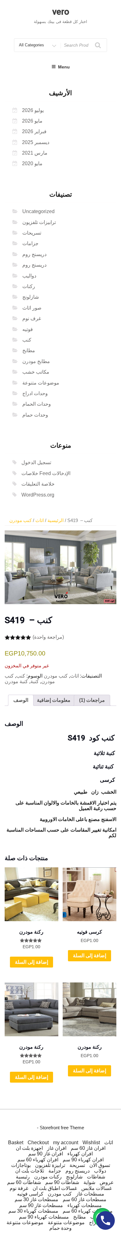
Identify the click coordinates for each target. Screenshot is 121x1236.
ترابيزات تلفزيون (39, 222)
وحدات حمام (35, 414)
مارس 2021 (34, 153)
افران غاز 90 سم (45, 1153)
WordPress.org (37, 494)
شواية (89, 1182)
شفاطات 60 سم (24, 1182)
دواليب (29, 275)
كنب (26, 340)
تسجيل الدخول (36, 462)
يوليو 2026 (33, 110)
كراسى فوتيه (30, 1193)
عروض (107, 1182)
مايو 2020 (32, 163)
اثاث (39, 520)
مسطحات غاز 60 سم (84, 1199)
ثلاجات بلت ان (29, 1170)
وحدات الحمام (36, 404)
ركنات (28, 286)
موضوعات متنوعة (40, 382)
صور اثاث (32, 307)
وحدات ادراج (35, 393)
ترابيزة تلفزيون (50, 1165)
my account (65, 1142)
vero (60, 12)
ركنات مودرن (48, 1176)
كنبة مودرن (16, 681)
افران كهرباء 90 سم (83, 1159)
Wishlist (91, 1142)
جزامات (30, 243)
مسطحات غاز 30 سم (36, 1199)
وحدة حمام (60, 1228)
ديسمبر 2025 (35, 142)
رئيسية (23, 1176)
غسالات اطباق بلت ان (55, 1188)
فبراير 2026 (34, 131)
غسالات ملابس (96, 1188)
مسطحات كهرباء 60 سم (88, 1211)
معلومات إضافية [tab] (53, 700)
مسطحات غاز (90, 1193)
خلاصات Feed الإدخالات (45, 473)
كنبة (34, 681)
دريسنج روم (34, 254)
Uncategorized (38, 211)
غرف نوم (31, 318)
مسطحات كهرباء (84, 1205)
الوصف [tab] (20, 700)
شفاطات (96, 1176)
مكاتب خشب (35, 372)
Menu (64, 66)
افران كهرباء (80, 1153)
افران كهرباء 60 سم (37, 1159)
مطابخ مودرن (36, 361)
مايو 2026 (32, 121)
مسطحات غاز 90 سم (41, 1205)
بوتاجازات (21, 1165)
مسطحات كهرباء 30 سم (33, 1211)
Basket (15, 1142)
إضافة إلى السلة (31, 962)
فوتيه (27, 329)
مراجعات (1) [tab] (92, 700)
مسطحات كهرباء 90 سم (44, 1217)
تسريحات (31, 233)
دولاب (100, 1170)
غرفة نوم (19, 1188)
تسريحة (77, 1165)
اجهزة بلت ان (29, 1148)
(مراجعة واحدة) (48, 637)
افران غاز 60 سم (88, 1148)
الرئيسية (55, 520)
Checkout (38, 1142)
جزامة (54, 1170)
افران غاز (56, 1148)
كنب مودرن (20, 520)
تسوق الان (99, 1165)
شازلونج (30, 297)
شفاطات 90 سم (62, 1182)
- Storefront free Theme (60, 1127)
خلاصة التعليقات (38, 484)
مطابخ (28, 350)
